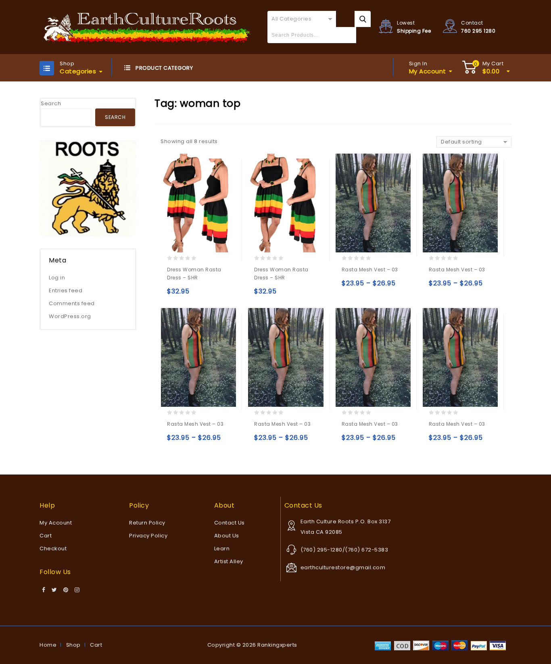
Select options (175, 295)
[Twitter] (54, 590)
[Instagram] (77, 590)
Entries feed (65, 290)
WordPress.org (70, 316)
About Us (226, 535)
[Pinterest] (66, 590)
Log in (57, 277)
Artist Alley (228, 561)
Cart (46, 535)
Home (48, 645)
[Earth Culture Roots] (147, 27)
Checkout (53, 548)
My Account (56, 523)
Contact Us (229, 523)
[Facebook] (44, 590)
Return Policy (147, 523)
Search (51, 103)
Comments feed (72, 303)
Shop (73, 645)
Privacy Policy (148, 535)
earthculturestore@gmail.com (343, 567)
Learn (222, 548)
